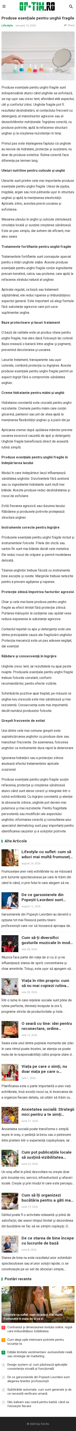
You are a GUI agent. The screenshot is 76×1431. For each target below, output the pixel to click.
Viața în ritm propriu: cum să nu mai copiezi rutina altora (45, 985)
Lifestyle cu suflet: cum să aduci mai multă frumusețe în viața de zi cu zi (47, 856)
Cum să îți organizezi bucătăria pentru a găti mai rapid (47, 1200)
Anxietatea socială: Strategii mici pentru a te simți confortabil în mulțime (48, 1114)
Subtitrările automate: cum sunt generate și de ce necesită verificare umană (39, 1392)
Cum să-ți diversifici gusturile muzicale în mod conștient (46, 942)
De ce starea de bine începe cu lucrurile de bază (48, 1241)
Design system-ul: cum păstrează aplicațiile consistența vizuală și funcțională (37, 1367)
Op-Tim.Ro (42, 1424)
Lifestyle (7, 25)
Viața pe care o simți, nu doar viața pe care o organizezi (44, 1071)
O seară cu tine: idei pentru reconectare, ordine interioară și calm (47, 1028)
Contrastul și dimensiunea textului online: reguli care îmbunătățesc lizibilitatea (39, 1329)
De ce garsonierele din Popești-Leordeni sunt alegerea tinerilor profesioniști (43, 902)
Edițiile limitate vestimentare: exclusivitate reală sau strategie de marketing (39, 1354)
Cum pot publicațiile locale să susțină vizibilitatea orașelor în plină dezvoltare (47, 1157)
